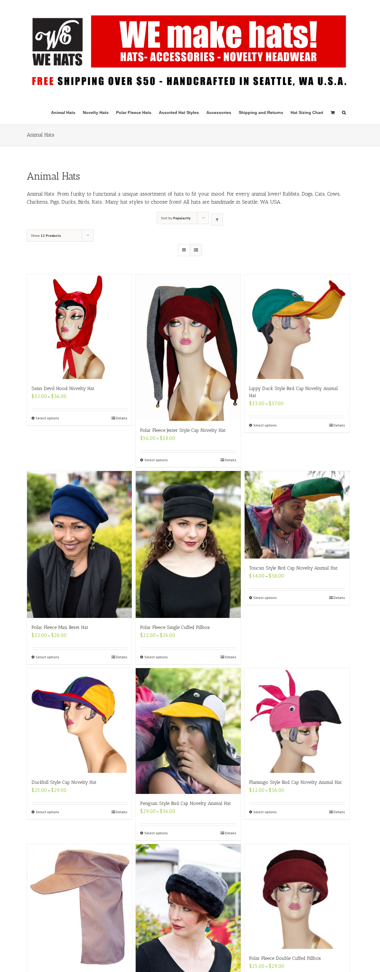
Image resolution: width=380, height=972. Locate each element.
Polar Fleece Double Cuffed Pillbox (285, 958)
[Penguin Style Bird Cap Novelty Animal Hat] (188, 731)
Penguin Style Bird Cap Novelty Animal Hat (185, 803)
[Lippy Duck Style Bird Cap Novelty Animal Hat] (297, 326)
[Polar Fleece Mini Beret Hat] (79, 544)
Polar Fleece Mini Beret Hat (59, 627)
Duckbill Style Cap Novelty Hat (63, 782)
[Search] (344, 112)
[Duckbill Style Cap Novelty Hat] (79, 720)
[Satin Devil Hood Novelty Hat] (79, 326)
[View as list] (196, 250)
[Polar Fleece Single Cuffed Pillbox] (188, 544)
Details (121, 418)
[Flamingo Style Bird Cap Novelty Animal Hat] (297, 720)
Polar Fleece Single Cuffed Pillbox (175, 627)
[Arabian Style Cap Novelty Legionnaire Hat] (79, 906)
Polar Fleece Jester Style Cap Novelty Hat (183, 430)
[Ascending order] (217, 219)
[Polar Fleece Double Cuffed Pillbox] (297, 896)
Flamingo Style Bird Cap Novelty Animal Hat (295, 782)
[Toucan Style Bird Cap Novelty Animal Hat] (297, 515)
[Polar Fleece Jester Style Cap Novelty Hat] (188, 347)
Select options (47, 418)
